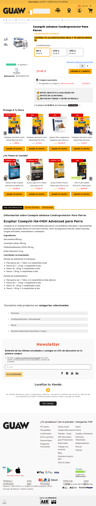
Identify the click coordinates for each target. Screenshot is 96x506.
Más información (13, 208)
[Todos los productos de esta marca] (16, 71)
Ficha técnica (32, 207)
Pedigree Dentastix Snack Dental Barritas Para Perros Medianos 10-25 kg (14, 139)
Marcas (78, 447)
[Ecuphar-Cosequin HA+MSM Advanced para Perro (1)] (5, 39)
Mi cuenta (44, 427)
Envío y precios (46, 437)
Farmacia (15, 313)
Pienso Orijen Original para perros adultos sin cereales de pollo (14, 184)
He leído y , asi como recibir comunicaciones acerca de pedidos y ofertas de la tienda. (28, 359)
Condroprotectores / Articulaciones (25, 319)
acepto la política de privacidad (27, 358)
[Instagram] (67, 373)
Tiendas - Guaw (64, 434)
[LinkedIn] (77, 373)
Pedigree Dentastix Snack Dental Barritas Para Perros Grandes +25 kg (37, 139)
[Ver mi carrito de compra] (90, 10)
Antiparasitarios (82, 443)
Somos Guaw (63, 427)
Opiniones (47, 207)
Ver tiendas (48, 403)
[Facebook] (62, 373)
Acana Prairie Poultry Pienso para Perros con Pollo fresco (59, 184)
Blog (60, 453)
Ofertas (78, 450)
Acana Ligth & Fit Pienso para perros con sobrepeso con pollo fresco (37, 184)
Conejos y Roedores (84, 434)
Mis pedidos (45, 430)
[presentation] (5, 133)
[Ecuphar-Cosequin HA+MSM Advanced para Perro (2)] (5, 44)
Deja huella (63, 443)
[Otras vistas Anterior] (4, 35)
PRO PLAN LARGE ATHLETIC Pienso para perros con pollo (82, 184)
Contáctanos (45, 434)
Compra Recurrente (66, 430)
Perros (13, 325)
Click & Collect (64, 462)
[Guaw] (14, 11)
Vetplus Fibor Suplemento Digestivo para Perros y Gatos (59, 139)
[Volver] (4, 20)
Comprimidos (43, 45)
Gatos (78, 427)
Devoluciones (46, 440)
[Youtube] (72, 373)
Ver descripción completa (46, 33)
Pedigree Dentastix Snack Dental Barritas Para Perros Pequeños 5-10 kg (82, 139)
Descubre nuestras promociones (79, 62)
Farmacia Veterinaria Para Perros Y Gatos (28, 331)
